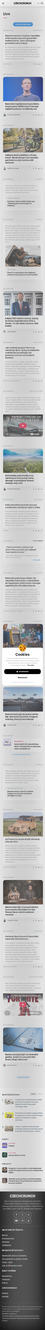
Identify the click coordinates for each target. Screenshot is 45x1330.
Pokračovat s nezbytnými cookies (22, 682)
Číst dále (30, 665)
